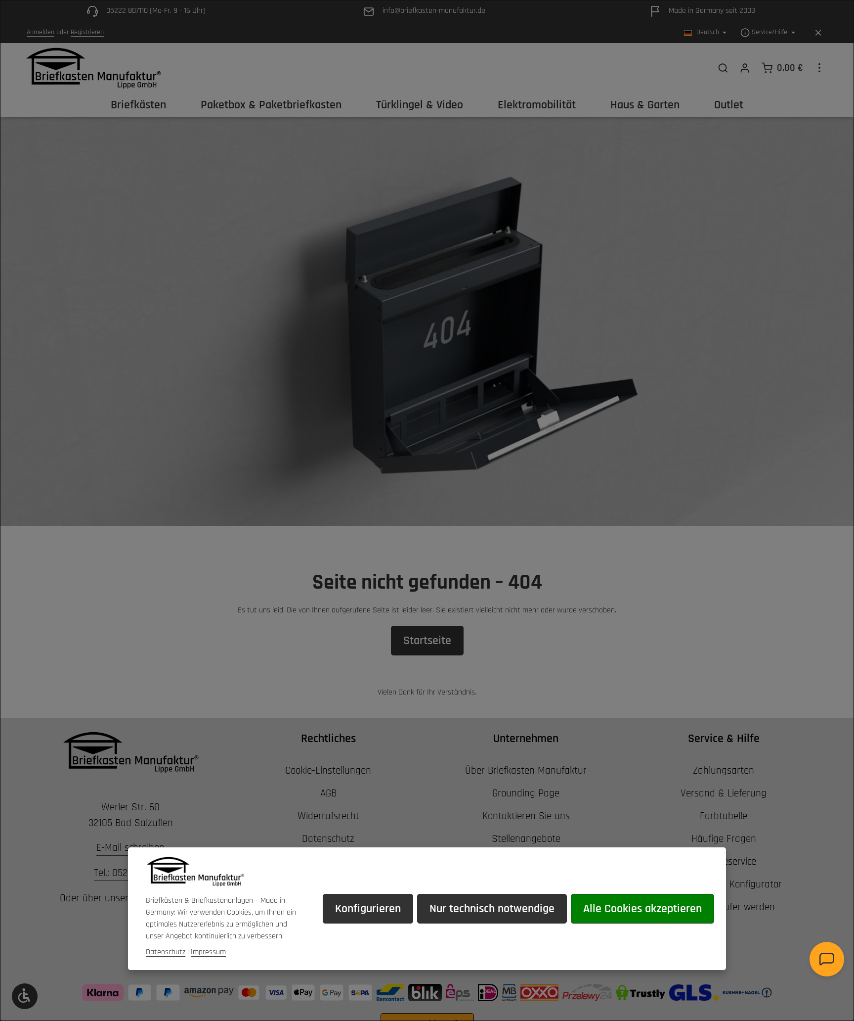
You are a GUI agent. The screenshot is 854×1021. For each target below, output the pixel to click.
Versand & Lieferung (724, 793)
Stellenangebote (526, 838)
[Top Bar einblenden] (819, 68)
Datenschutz (328, 838)
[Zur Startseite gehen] (93, 68)
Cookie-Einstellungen (328, 770)
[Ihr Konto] (745, 68)
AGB (328, 793)
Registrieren (87, 32)
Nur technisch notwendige (492, 908)
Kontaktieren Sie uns (526, 816)
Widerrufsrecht (328, 816)
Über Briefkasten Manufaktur (526, 770)
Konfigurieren (368, 908)
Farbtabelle (723, 816)
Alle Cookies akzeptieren (642, 908)
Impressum (208, 952)
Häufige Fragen (723, 838)
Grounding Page (525, 793)
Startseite (427, 640)
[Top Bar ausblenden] (818, 33)
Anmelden (40, 32)
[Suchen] (723, 68)
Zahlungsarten (723, 770)
